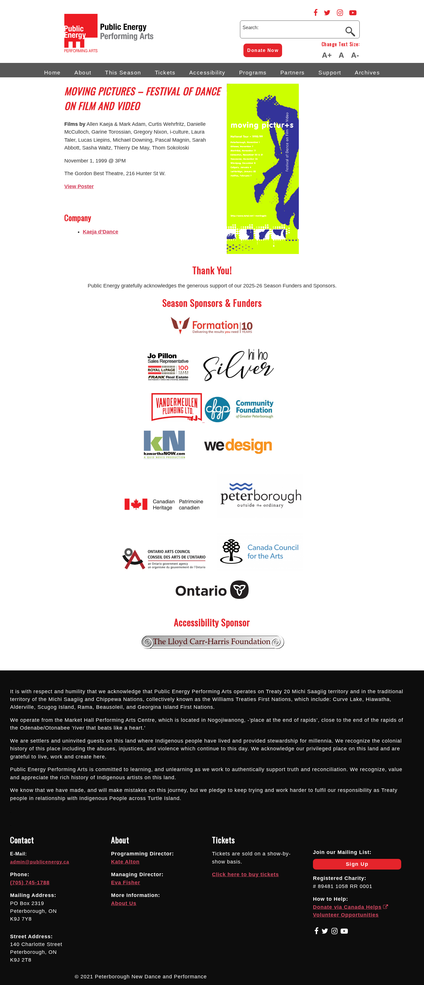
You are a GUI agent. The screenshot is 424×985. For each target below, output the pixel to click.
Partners (292, 72)
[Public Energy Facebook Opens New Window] (315, 13)
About (82, 72)
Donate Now (262, 50)
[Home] (133, 50)
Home (52, 72)
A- (355, 55)
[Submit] (350, 31)
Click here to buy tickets (245, 874)
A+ (327, 55)
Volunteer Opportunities (346, 915)
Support (329, 72)
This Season (123, 72)
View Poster (79, 186)
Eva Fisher (125, 882)
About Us (123, 903)
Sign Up (340, 865)
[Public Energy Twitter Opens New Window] (327, 13)
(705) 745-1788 (30, 882)
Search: (250, 27)
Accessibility (207, 72)
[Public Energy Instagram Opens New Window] (340, 13)
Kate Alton (125, 862)
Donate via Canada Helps (347, 907)
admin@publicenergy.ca (39, 861)
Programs (253, 72)
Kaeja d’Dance (100, 232)
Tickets (165, 72)
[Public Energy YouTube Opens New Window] (352, 13)
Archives (367, 72)
